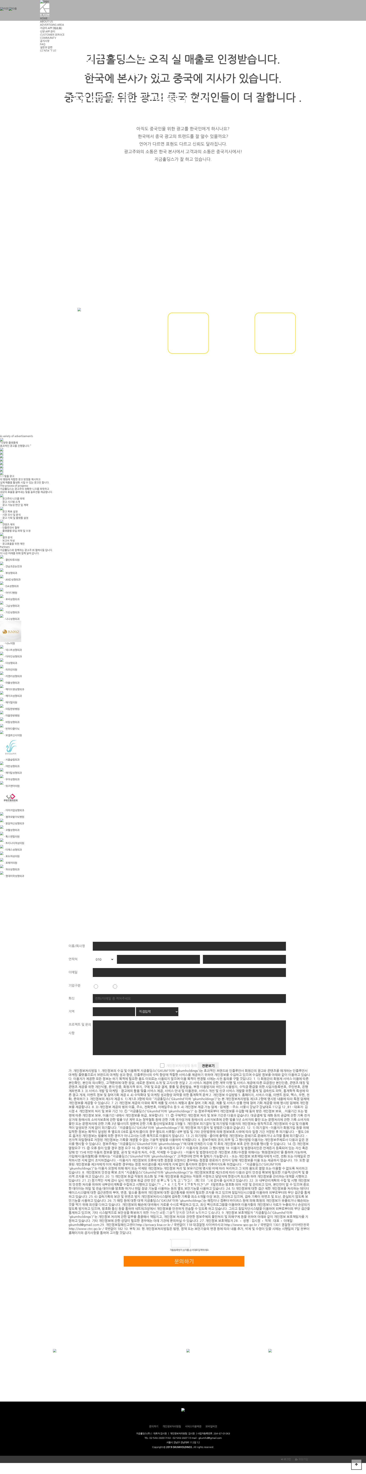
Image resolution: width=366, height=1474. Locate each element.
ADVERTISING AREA (52, 25)
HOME (44, 18)
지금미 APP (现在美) (51, 28)
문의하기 (153, 1426)
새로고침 (204, 1243)
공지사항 (44, 41)
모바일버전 (211, 1426)
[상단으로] (356, 1464)
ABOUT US (46, 21)
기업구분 (74, 985)
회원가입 (303, 1459)
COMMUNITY (48, 38)
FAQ (42, 44)
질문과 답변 (46, 47)
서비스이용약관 (193, 1426)
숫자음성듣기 (195, 1243)
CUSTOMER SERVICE (52, 34)
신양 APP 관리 (47, 31)
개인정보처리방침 (171, 1426)
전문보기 (208, 1065)
